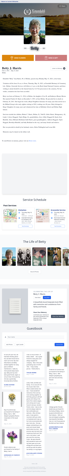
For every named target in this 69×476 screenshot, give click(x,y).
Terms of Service (39, 468)
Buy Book (46, 297)
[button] (10, 214)
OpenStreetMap (36, 471)
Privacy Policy (30, 468)
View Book (37, 297)
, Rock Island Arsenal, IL (57, 222)
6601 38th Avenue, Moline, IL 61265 (27, 222)
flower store (32, 141)
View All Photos (34, 272)
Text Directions (25, 226)
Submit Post (59, 344)
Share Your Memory (58, 316)
